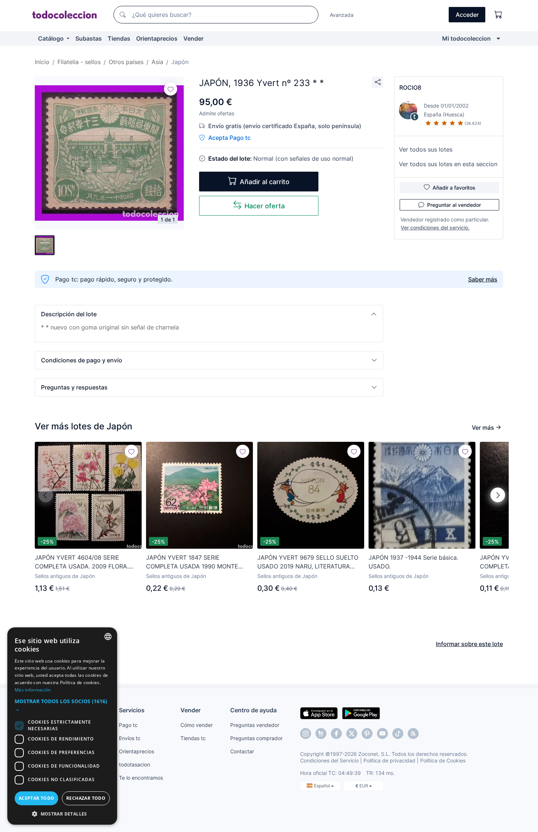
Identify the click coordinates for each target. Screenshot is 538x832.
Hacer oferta (264, 206)
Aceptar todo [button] (37, 798)
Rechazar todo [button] (85, 798)
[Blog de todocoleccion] (413, 733)
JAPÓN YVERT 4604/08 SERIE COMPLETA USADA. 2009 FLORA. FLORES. (81, 562)
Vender (193, 38)
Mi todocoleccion (466, 38)
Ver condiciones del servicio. (435, 227)
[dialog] (62, 726)
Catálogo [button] (51, 38)
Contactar (242, 751)
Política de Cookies (443, 760)
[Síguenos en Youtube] (382, 733)
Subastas (88, 38)
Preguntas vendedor (254, 725)
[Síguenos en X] (351, 733)
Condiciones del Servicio (329, 760)
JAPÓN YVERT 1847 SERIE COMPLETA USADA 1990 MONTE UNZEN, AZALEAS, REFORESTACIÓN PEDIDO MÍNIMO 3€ (196, 562)
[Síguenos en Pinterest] (367, 733)
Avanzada (342, 15)
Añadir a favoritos (454, 187)
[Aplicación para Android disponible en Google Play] (361, 712)
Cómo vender (196, 725)
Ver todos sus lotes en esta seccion (448, 164)
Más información (33, 690)
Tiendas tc (193, 738)
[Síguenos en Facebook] (336, 733)
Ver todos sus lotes (425, 149)
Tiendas (119, 38)
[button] (209, 314)
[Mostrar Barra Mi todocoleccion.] (498, 38)
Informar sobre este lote (469, 644)
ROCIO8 (410, 87)
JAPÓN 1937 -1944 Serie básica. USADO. (413, 562)
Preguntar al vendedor (454, 205)
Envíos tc (130, 738)
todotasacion (134, 764)
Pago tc (128, 725)
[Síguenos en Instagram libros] (320, 733)
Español (322, 785)
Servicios (132, 710)
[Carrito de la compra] (498, 14)
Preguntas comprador (256, 738)
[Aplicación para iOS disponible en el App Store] (319, 712)
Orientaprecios (157, 38)
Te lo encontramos (141, 778)
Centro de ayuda (253, 710)
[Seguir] (170, 89)
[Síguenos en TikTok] (397, 733)
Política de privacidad (389, 760)
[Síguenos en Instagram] (305, 733)
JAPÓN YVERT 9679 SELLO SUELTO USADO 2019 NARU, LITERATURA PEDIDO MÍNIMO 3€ (307, 562)
